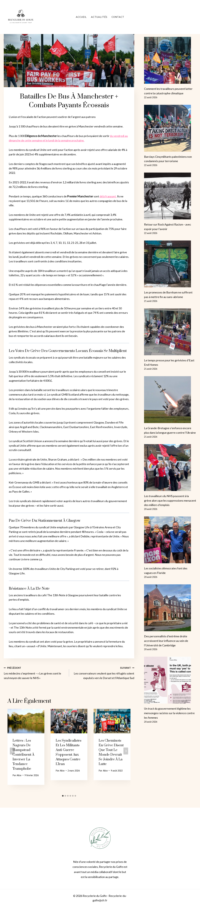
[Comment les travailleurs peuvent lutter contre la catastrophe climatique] (170, 60)
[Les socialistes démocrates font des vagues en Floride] (170, 539)
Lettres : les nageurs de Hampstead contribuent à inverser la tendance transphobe (23, 754)
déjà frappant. (108, 196)
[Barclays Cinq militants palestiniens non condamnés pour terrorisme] (170, 128)
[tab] (63, 796)
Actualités (99, 16)
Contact (118, 16)
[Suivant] (125, 750)
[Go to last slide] (12, 750)
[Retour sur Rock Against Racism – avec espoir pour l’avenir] (170, 196)
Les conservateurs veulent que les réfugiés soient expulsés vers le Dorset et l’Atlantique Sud (104, 673)
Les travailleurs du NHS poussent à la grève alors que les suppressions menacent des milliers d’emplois (170, 500)
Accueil (81, 16)
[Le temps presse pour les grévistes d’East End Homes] (170, 331)
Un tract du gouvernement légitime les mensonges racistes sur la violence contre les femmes (169, 713)
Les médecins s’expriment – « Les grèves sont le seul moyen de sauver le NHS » (32, 673)
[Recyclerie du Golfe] (21, 17)
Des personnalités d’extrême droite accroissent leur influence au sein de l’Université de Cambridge (166, 640)
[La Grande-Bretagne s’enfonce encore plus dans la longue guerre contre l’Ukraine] (170, 399)
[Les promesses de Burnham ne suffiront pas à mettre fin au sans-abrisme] (170, 263)
